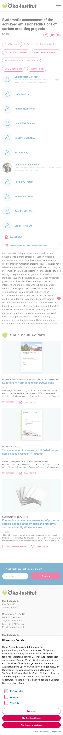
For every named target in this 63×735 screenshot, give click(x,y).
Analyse (14, 697)
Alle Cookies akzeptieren (31, 725)
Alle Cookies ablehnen (31, 718)
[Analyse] (6, 697)
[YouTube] (6, 703)
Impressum (56, 731)
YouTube (15, 703)
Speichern (31, 711)
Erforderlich (17, 691)
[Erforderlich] (6, 691)
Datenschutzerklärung (13, 683)
